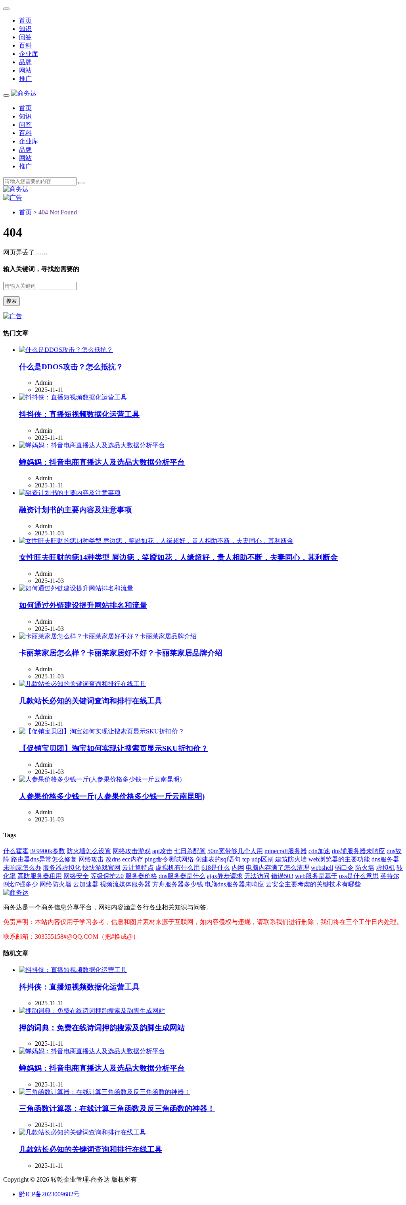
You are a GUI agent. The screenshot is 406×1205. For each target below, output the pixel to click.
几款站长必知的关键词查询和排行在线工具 (90, 701)
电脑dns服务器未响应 (234, 884)
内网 (238, 867)
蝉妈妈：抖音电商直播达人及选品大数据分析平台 (102, 462)
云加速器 (85, 884)
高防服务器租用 (39, 876)
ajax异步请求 (225, 876)
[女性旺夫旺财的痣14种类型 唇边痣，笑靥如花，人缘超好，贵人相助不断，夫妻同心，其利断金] (156, 540)
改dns (113, 859)
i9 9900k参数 (47, 851)
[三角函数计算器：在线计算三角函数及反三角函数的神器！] (104, 1092)
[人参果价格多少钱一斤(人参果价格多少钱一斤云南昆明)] (100, 779)
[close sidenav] (6, 9)
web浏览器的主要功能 (339, 859)
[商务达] (23, 93)
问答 (25, 37)
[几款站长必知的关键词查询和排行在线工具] (82, 683)
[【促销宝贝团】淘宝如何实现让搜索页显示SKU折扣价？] (101, 731)
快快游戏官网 (101, 867)
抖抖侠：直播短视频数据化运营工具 (79, 414)
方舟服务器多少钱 (177, 884)
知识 (25, 28)
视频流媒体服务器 (125, 884)
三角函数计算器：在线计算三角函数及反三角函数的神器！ (117, 1108)
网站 (25, 70)
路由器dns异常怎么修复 (44, 859)
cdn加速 (319, 851)
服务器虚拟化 (62, 867)
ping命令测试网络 (169, 859)
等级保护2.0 (107, 876)
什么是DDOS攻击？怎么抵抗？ (71, 367)
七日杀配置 (190, 851)
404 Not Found (57, 212)
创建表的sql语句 (218, 859)
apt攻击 (162, 851)
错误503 (282, 876)
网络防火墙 (55, 884)
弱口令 (344, 867)
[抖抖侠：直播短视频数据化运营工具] (73, 397)
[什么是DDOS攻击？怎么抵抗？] (66, 349)
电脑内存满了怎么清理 (277, 867)
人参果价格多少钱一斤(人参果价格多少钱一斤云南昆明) (112, 796)
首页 (25, 20)
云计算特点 (138, 867)
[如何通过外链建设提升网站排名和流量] (76, 588)
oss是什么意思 (359, 876)
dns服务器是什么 (182, 876)
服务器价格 (141, 876)
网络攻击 (91, 859)
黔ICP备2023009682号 (49, 1194)
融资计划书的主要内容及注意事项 (75, 510)
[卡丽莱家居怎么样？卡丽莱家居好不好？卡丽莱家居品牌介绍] (108, 636)
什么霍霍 (16, 851)
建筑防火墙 (291, 859)
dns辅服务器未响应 (358, 851)
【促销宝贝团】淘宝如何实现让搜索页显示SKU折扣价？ (113, 748)
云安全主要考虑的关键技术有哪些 (313, 884)
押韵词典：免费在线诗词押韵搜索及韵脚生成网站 (102, 1028)
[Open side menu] (6, 95)
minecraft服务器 (285, 851)
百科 (25, 45)
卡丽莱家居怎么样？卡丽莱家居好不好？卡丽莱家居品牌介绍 (120, 653)
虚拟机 (385, 867)
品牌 (25, 62)
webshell (322, 867)
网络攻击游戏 (132, 851)
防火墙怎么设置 (89, 851)
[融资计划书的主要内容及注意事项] (70, 492)
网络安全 (76, 876)
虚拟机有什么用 (177, 867)
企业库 (28, 53)
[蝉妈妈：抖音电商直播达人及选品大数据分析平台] (92, 445)
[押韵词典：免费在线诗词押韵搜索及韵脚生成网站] (92, 1010)
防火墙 (364, 867)
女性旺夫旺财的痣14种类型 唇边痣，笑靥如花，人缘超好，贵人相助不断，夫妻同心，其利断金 (178, 557)
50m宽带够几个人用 (235, 851)
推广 (25, 78)
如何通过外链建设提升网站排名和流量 (83, 605)
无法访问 (257, 876)
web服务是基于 (316, 876)
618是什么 (215, 867)
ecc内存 (132, 859)
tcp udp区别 (258, 859)
